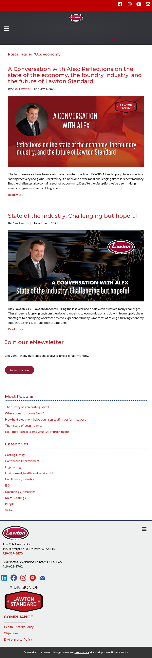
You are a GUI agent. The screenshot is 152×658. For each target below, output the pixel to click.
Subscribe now (19, 370)
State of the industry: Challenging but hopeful (73, 215)
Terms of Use (82, 652)
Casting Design (15, 455)
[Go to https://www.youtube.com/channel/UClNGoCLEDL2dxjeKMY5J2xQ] (32, 578)
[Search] (113, 39)
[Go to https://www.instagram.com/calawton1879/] (23, 577)
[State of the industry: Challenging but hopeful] (76, 265)
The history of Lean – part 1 (23, 425)
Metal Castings (15, 498)
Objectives (11, 633)
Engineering (13, 467)
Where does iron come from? (24, 413)
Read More (15, 194)
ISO (7, 485)
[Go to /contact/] (42, 578)
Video (9, 510)
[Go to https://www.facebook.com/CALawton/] (13, 577)
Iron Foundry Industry (19, 479)
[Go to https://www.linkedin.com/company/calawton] (4, 577)
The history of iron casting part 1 (27, 407)
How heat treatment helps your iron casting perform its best (45, 419)
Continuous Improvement (22, 461)
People (9, 504)
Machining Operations (20, 491)
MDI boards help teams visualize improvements (37, 431)
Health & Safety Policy (19, 627)
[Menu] (6, 28)
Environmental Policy (18, 639)
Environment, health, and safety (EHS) (30, 473)
